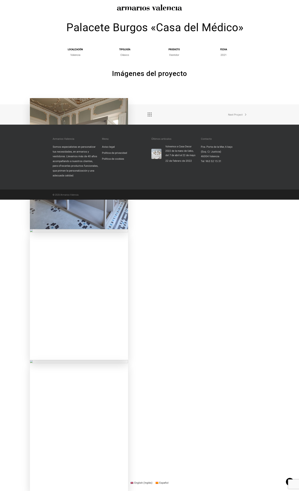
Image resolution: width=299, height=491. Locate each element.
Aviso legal (108, 146)
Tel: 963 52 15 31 (211, 161)
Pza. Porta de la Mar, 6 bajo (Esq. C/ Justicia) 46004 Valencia (217, 151)
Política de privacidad (114, 152)
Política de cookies (113, 158)
